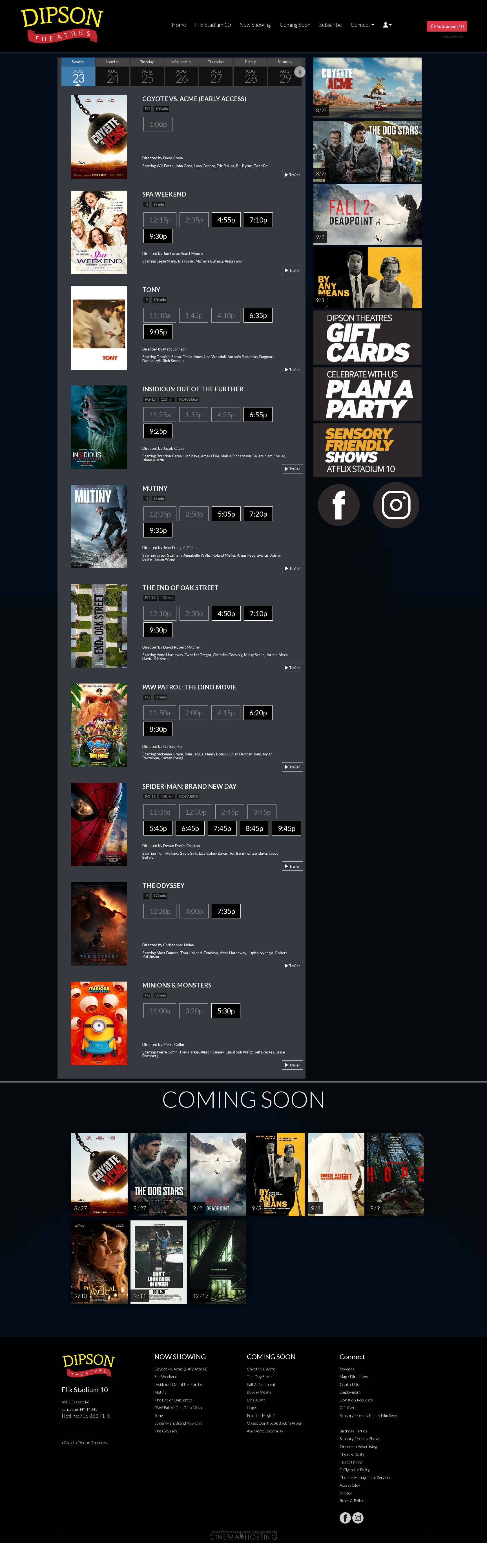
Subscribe (330, 25)
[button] (388, 25)
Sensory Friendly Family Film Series (369, 1415)
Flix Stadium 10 (213, 25)
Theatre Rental (352, 1454)
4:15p (225, 712)
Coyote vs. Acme (261, 1368)
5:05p (226, 514)
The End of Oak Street (173, 1399)
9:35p (158, 530)
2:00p (193, 712)
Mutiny (160, 1392)
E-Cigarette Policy (355, 1469)
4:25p (225, 414)
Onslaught (256, 1399)
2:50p (194, 514)
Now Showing (255, 25)
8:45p (254, 828)
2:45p (229, 812)
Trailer (294, 174)
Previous (63, 72)
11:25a (159, 414)
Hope (251, 1407)
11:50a (159, 712)
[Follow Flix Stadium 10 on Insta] (358, 1518)
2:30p (194, 613)
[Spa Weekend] (99, 232)
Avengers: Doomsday (265, 1431)
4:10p (225, 315)
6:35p (258, 315)
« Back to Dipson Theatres (84, 1442)
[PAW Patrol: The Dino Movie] (99, 725)
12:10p (160, 613)
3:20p (193, 1010)
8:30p (158, 729)
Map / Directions (354, 1376)
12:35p (160, 514)
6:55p (258, 414)
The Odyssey (165, 1431)
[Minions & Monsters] (99, 1023)
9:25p (158, 431)
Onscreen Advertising (358, 1446)
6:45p (190, 828)
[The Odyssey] (99, 923)
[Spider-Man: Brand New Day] (99, 824)
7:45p (222, 828)
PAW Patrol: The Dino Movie (178, 1407)
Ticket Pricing (351, 1462)
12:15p (160, 219)
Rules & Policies (353, 1500)
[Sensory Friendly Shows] (367, 450)
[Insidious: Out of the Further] (99, 426)
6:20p (258, 712)
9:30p (158, 236)
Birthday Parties (353, 1431)
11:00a (159, 1010)
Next (300, 72)
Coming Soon (295, 25)
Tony (158, 1415)
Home (179, 25)
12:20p (160, 911)
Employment (350, 1392)
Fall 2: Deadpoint (261, 1384)
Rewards (347, 1368)
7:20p (258, 514)
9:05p (158, 331)
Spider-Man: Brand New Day (178, 1423)
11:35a (159, 812)
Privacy (346, 1493)
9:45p (286, 828)
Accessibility (350, 1485)
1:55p (193, 414)
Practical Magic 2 (261, 1415)
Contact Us (349, 1384)
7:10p (258, 219)
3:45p (262, 812)
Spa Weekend (165, 1376)
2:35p (194, 219)
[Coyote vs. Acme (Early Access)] (99, 136)
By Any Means (259, 1392)
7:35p (226, 911)
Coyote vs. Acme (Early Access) (180, 1368)
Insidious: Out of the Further (179, 1384)
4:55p (226, 219)
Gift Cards (348, 1407)
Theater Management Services (365, 1477)
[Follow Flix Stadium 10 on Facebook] (345, 1518)
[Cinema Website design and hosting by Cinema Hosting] (243, 1534)
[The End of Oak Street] (99, 625)
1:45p (193, 315)
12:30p (195, 812)
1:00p (158, 124)
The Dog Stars (259, 1376)
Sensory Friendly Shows (360, 1438)
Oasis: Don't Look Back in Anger (274, 1423)
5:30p (225, 1010)
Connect (360, 25)
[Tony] (99, 327)
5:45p (158, 828)
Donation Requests (356, 1399)
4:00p (194, 911)
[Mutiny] (99, 526)
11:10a (159, 315)
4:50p (226, 613)
